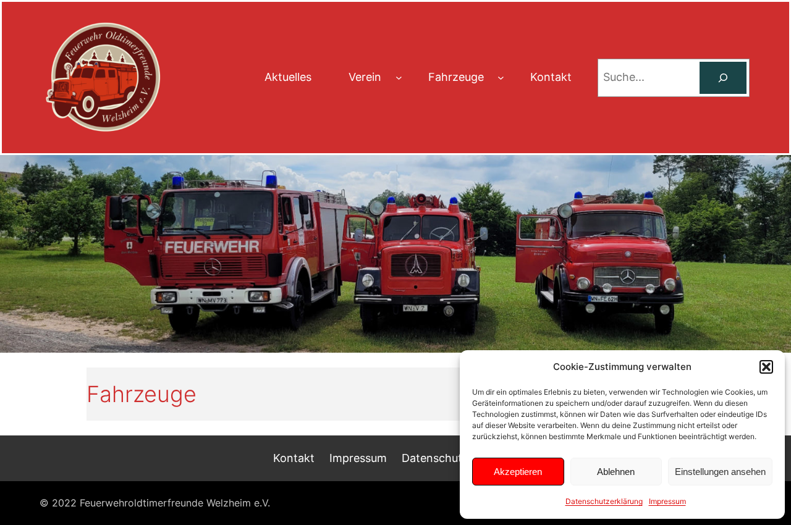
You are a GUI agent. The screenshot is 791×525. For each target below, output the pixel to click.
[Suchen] (723, 78)
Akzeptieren (518, 471)
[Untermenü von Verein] (399, 77)
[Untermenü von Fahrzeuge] (500, 77)
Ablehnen (616, 471)
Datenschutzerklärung (604, 501)
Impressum (667, 501)
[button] (766, 367)
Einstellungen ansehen (720, 471)
